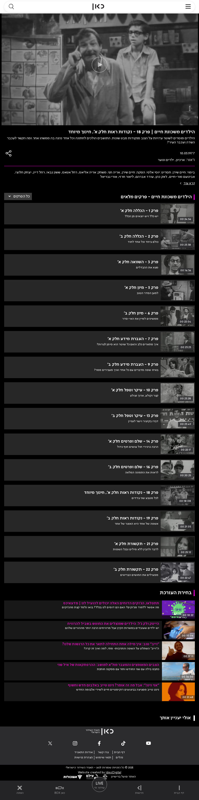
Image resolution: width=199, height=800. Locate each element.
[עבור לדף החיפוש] (11, 7)
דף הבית (119, 752)
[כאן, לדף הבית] (98, 7)
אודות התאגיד (83, 752)
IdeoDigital (113, 772)
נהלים (119, 757)
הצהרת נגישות (83, 757)
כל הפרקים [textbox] (21, 196)
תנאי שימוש (103, 757)
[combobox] (18, 196)
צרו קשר (103, 752)
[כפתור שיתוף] (8, 153)
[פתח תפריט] (188, 6)
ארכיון (180, 160)
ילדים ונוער (166, 160)
